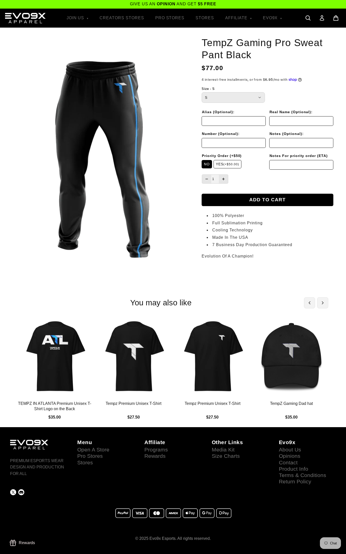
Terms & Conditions (302, 475)
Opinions (289, 456)
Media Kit (223, 450)
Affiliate (237, 18)
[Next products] (322, 302)
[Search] (308, 18)
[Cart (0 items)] (336, 18)
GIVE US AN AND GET (173, 4)
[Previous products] (309, 302)
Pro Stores (170, 18)
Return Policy (295, 482)
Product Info (293, 469)
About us (290, 450)
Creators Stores (122, 18)
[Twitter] (13, 492)
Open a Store (93, 450)
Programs (156, 450)
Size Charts (226, 456)
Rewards (155, 456)
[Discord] (21, 492)
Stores (205, 18)
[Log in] (322, 18)
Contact (288, 463)
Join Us (76, 18)
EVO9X (271, 18)
